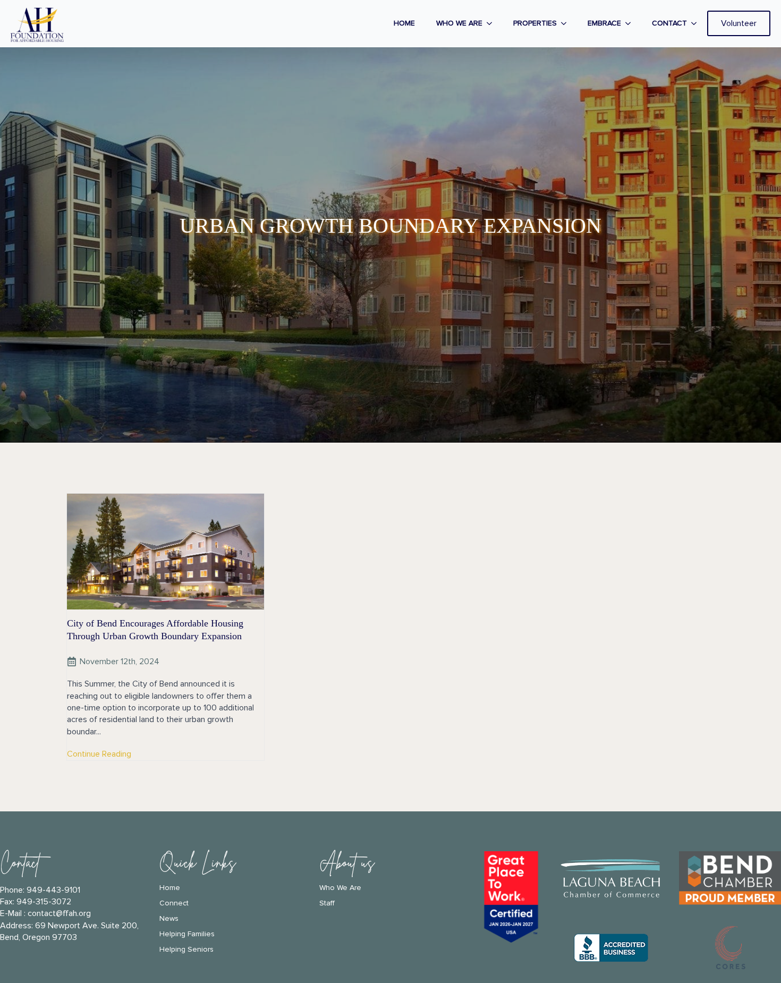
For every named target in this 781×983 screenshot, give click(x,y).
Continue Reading (99, 754)
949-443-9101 (53, 890)
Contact (669, 23)
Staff (327, 904)
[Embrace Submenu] (631, 23)
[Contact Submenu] (697, 23)
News (169, 919)
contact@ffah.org (59, 913)
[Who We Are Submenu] (492, 23)
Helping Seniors (186, 950)
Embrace (604, 23)
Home (404, 23)
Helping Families (187, 934)
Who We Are (459, 23)
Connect (174, 904)
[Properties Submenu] (567, 23)
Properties (535, 23)
